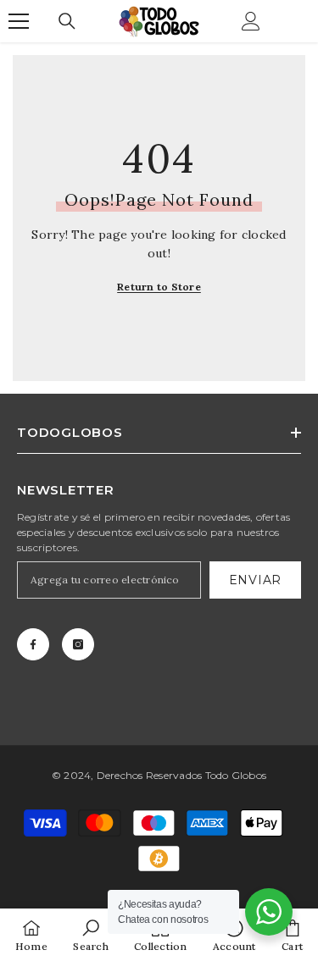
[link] (90, 935)
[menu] (18, 21)
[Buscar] (67, 21)
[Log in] (251, 21)
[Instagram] (78, 644)
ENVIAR (255, 580)
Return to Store (159, 286)
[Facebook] (33, 644)
